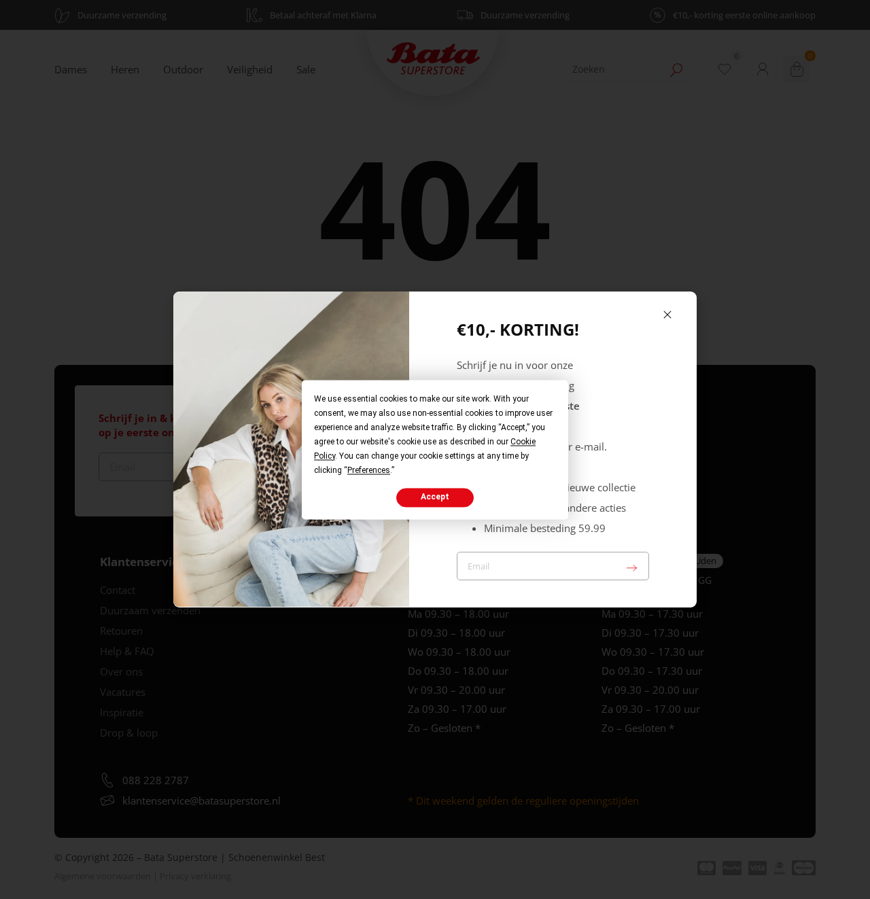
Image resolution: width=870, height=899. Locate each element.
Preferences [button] (368, 470)
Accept (435, 497)
